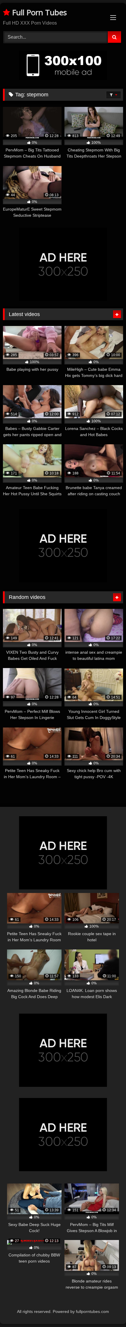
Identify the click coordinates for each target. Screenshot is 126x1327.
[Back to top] (107, 1309)
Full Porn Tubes (38, 12)
